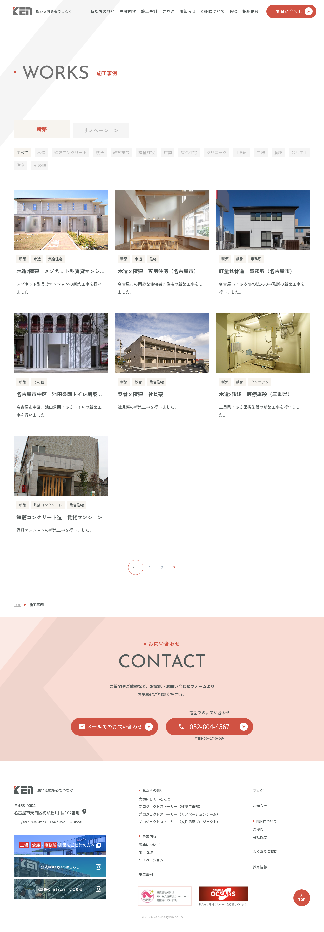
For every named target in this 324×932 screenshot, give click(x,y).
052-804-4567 (210, 726)
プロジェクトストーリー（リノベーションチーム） (179, 814)
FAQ (233, 11)
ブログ (168, 11)
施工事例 (149, 11)
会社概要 (260, 837)
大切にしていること (155, 798)
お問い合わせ (288, 11)
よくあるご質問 (265, 851)
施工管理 (146, 852)
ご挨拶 (258, 829)
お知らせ (187, 11)
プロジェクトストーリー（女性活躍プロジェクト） (179, 821)
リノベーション (101, 130)
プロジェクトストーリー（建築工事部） (170, 806)
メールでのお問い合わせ (115, 726)
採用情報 (250, 11)
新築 (42, 129)
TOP (17, 604)
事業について (149, 844)
